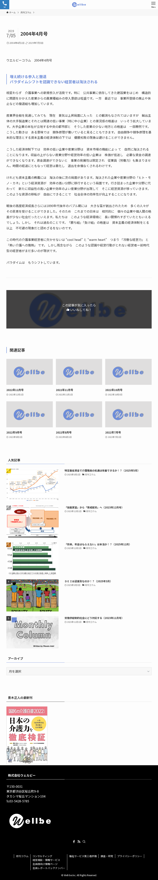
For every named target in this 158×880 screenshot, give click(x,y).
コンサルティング (42, 856)
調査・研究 (107, 856)
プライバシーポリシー (129, 856)
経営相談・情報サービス (46, 860)
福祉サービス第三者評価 (83, 856)
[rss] (79, 841)
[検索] (84, 841)
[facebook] (74, 841)
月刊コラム (22, 856)
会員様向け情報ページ (45, 864)
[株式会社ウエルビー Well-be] (79, 4)
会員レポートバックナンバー (49, 868)
